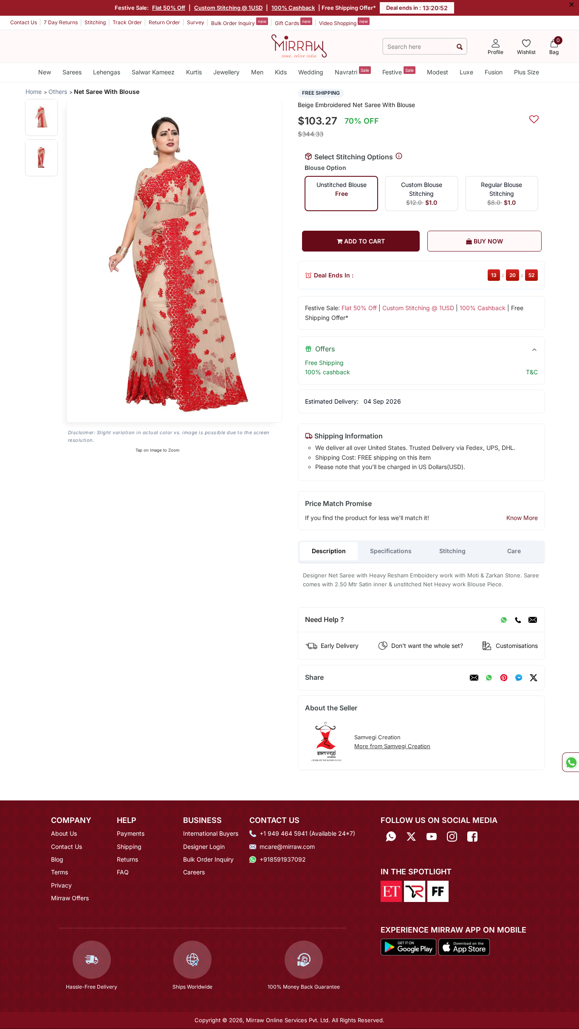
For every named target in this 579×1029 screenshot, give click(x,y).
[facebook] (518, 677)
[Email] (533, 619)
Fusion (494, 72)
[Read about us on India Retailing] (414, 890)
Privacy (61, 885)
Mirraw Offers (70, 898)
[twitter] (533, 677)
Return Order (164, 22)
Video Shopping (343, 22)
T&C (532, 372)
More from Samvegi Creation (392, 746)
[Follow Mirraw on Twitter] (411, 836)
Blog (57, 859)
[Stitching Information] (399, 156)
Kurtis (194, 72)
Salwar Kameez (153, 72)
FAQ (123, 872)
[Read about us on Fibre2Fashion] (438, 890)
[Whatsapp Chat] (570, 762)
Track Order (127, 22)
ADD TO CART (363, 241)
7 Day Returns (61, 22)
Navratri (352, 72)
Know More (522, 517)
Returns (127, 859)
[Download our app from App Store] (463, 946)
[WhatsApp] (504, 619)
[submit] (459, 46)
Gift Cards (293, 22)
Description (329, 550)
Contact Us (23, 22)
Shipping (129, 846)
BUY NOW (487, 241)
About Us (64, 833)
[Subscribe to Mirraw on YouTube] (431, 836)
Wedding (310, 72)
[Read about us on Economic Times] (391, 890)
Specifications (391, 550)
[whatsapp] (489, 677)
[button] (41, 117)
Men (257, 72)
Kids (281, 72)
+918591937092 (283, 859)
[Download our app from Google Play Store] (409, 946)
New (44, 72)
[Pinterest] (504, 677)
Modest (437, 72)
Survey (195, 22)
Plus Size (526, 72)
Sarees (72, 72)
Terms (59, 872)
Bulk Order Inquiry (238, 22)
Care (514, 550)
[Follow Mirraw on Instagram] (452, 836)
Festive (398, 72)
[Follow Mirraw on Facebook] (472, 836)
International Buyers (210, 833)
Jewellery (226, 72)
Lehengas (106, 72)
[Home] (299, 45)
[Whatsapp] (390, 836)
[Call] (517, 619)
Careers (194, 872)
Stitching (95, 22)
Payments (130, 833)
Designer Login (204, 846)
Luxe (466, 72)
